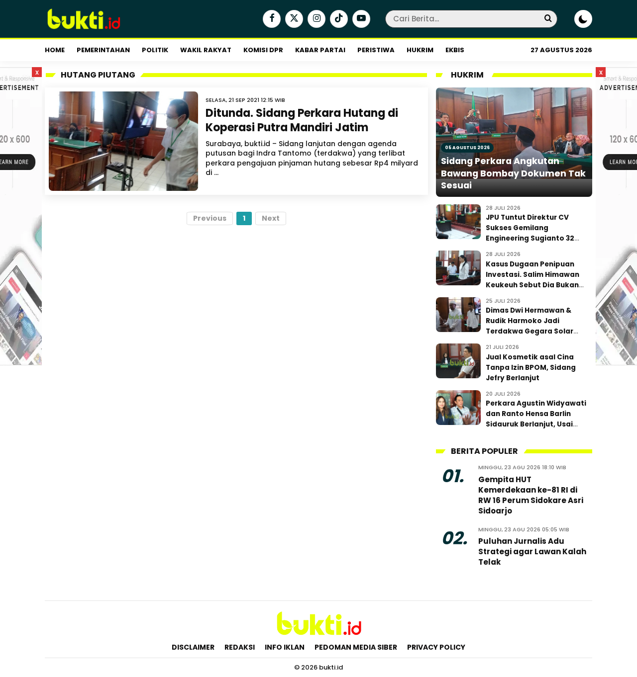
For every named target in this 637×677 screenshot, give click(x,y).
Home (55, 50)
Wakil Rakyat (205, 50)
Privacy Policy (436, 647)
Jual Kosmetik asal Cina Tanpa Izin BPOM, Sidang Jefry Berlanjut (531, 367)
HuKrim (420, 50)
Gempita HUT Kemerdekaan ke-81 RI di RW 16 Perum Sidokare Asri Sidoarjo (530, 495)
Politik (155, 50)
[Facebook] (270, 19)
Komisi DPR (263, 50)
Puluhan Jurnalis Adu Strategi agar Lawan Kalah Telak (532, 551)
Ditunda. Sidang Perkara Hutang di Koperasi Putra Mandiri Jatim (302, 120)
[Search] (547, 18)
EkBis (454, 50)
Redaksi (239, 647)
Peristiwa (376, 50)
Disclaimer (193, 647)
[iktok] (337, 19)
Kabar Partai (320, 50)
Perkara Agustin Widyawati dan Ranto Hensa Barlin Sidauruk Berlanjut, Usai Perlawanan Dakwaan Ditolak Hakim (536, 424)
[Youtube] (360, 19)
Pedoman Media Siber (356, 647)
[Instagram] (315, 19)
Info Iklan (285, 647)
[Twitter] (293, 19)
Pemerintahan (103, 50)
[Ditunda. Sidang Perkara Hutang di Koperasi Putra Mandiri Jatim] (123, 141)
